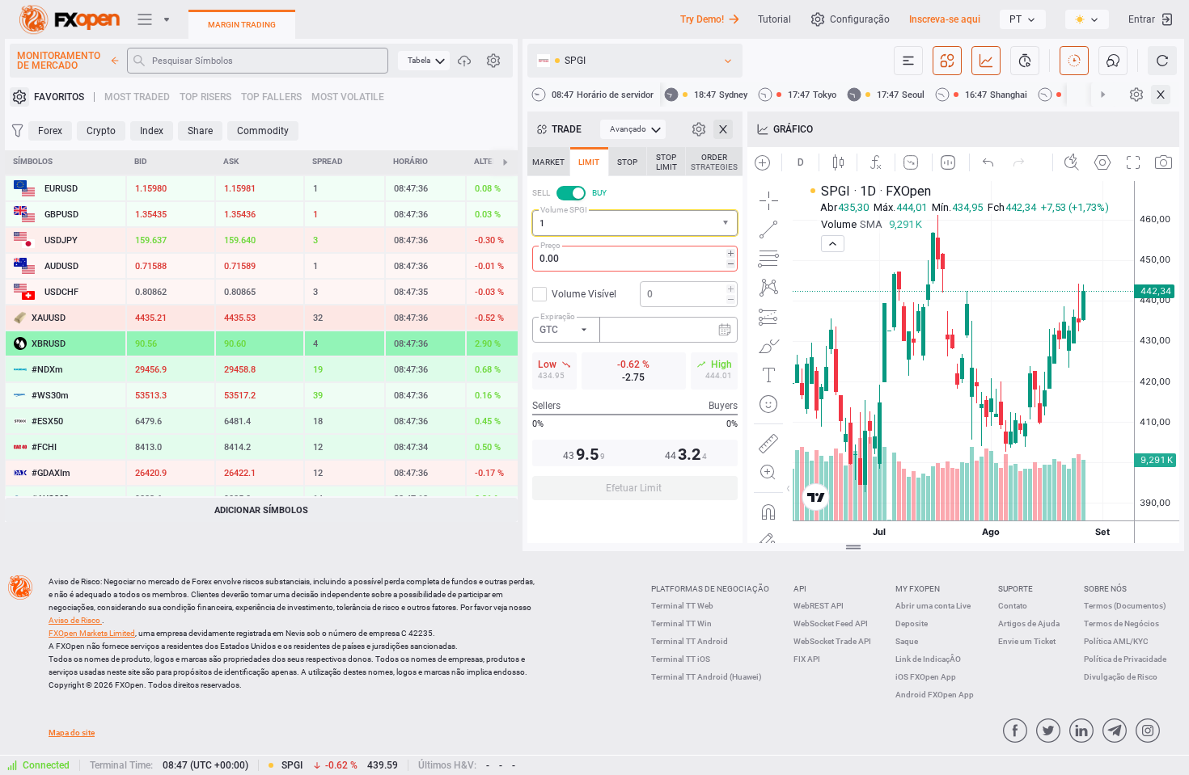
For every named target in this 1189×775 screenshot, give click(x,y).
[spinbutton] (635, 259)
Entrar (1141, 19)
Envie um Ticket (1027, 641)
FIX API (806, 659)
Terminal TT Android (689, 641)
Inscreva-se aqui (944, 19)
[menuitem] (424, 60)
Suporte (1015, 588)
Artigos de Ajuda (1029, 623)
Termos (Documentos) (1125, 605)
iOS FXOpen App (925, 676)
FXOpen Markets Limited (92, 633)
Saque (906, 641)
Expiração (557, 316)
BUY (599, 192)
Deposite (911, 623)
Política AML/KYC (1116, 641)
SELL (541, 192)
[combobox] (635, 223)
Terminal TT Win (681, 623)
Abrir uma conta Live (933, 605)
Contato (1012, 605)
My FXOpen (917, 588)
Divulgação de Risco (1120, 676)
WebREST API (818, 605)
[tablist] (635, 328)
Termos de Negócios (1121, 623)
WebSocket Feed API (830, 623)
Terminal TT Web (682, 605)
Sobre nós (1105, 588)
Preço (550, 245)
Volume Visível (584, 294)
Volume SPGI (563, 209)
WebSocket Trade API (832, 641)
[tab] (548, 161)
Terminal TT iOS (680, 659)
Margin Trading (242, 24)
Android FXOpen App (934, 694)
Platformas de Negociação (710, 588)
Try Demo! (702, 19)
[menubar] (424, 60)
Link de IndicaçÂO (928, 659)
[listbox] (1023, 19)
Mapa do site (72, 732)
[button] (727, 223)
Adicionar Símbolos (261, 510)
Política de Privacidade (1125, 659)
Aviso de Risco (75, 620)
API (799, 588)
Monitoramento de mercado (58, 60)
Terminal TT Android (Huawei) (706, 676)
